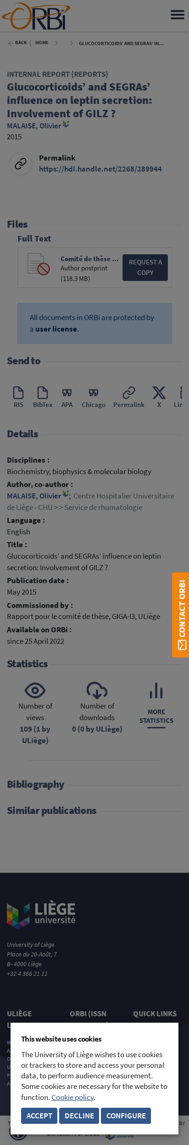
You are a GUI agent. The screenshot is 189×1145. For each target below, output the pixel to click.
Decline (79, 1116)
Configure (126, 1116)
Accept (39, 1116)
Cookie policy (72, 1097)
